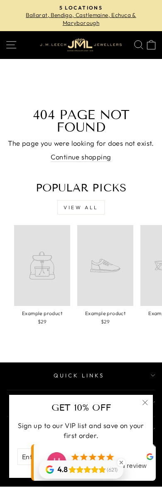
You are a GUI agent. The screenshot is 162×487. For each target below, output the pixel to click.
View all (81, 207)
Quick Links (79, 375)
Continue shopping (81, 156)
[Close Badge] (121, 462)
